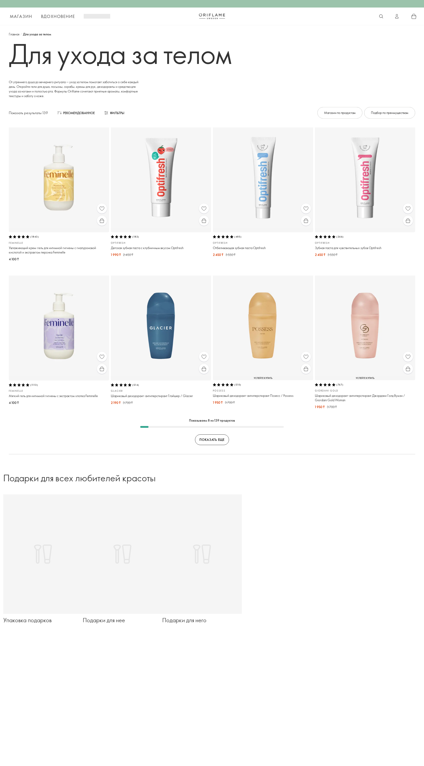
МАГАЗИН (21, 16)
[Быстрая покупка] (102, 221)
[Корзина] (413, 16)
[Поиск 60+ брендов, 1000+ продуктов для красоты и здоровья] (381, 16)
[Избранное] (102, 208)
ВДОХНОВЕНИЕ (58, 16)
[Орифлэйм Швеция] (212, 16)
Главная (14, 34)
